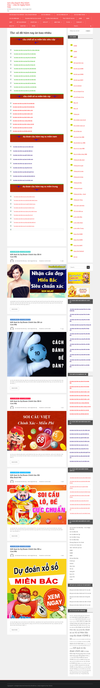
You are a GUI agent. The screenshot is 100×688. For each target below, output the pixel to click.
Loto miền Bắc (78, 217)
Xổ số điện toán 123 (79, 125)
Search (88, 30)
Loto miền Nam (78, 222)
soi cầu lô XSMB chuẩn (82, 668)
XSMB (80, 18)
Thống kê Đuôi (78, 188)
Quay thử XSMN (78, 240)
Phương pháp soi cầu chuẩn (33, 18)
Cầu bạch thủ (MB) (79, 137)
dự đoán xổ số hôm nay (83, 641)
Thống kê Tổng (78, 200)
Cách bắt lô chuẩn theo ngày (79, 617)
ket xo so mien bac (87, 643)
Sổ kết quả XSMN (78, 74)
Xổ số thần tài (78, 131)
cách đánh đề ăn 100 (81, 625)
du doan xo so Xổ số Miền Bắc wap (80, 633)
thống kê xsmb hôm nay (75, 673)
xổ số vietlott (77, 85)
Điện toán (57, 22)
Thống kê (79, 22)
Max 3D (76, 103)
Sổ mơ (75, 257)
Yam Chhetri (49, 685)
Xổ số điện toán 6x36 (80, 120)
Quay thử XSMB (78, 234)
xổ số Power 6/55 (79, 97)
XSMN (87, 18)
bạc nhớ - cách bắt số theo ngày (76, 615)
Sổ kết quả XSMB (78, 68)
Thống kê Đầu (78, 182)
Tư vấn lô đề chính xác (51, 18)
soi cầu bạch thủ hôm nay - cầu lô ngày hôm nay (26, 260)
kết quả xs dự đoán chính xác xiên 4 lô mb (80, 601)
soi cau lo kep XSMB (76, 657)
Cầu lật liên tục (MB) (79, 143)
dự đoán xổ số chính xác (85, 639)
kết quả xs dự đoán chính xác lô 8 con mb (80, 605)
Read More (14, 309)
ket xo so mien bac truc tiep (75, 645)
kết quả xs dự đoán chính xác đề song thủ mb (80, 597)
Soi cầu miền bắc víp (62, 14)
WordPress (33, 685)
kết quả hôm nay (21, 22)
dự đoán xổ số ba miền (76, 639)
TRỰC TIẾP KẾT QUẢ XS (68, 18)
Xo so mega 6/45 (79, 91)
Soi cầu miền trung (79, 14)
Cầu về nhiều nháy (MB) (80, 154)
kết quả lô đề (83, 645)
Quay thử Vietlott (79, 251)
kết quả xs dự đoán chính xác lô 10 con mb (80, 593)
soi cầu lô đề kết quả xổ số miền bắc (79, 670)
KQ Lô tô (11, 26)
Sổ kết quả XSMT (78, 80)
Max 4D (76, 108)
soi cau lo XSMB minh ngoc (85, 663)
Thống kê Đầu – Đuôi (80, 194)
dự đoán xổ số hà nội (73, 641)
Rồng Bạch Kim (83, 655)
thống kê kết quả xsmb (76, 672)
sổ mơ (33, 26)
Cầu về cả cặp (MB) (79, 148)
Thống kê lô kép (78, 177)
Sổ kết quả (34, 22)
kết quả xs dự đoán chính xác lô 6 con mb (80, 590)
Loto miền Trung (79, 228)
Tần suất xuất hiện (79, 205)
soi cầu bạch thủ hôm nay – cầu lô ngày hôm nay (18, 5)
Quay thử (23, 26)
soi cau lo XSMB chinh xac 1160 (79, 661)
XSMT (10, 22)
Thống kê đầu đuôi (79, 160)
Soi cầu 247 (83, 667)
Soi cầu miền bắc (46, 14)
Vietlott (45, 22)
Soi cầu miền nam (14, 18)
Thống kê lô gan (78, 165)
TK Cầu (68, 22)
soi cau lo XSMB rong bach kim (77, 665)
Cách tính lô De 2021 (80, 619)
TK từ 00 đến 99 (78, 211)
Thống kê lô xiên (78, 171)
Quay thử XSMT (78, 245)
